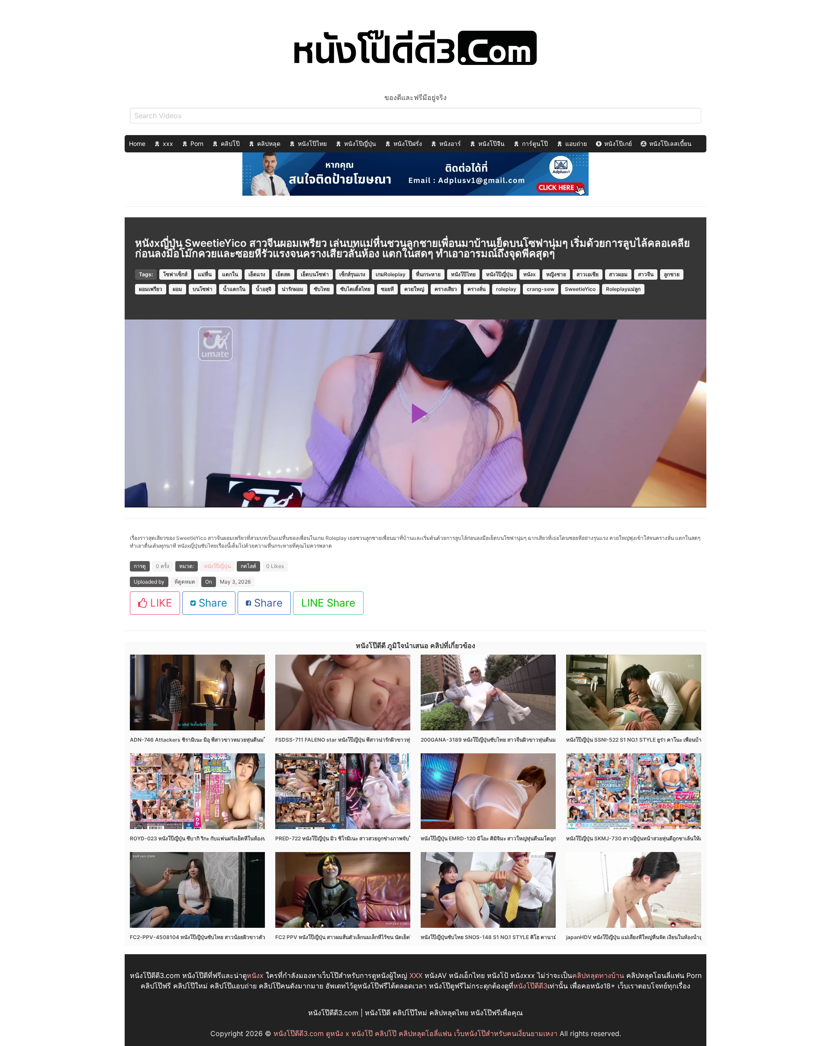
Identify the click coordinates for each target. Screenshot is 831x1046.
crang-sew (540, 289)
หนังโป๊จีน (491, 143)
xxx (168, 143)
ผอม (177, 289)
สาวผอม (618, 274)
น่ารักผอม (292, 289)
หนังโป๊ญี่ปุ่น (360, 143)
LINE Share (328, 603)
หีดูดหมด (184, 581)
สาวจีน (646, 274)
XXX (415, 975)
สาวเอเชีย (588, 274)
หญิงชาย (556, 274)
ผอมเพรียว (150, 289)
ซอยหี (387, 289)
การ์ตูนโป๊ (535, 143)
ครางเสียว (446, 289)
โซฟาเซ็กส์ (175, 274)
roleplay (506, 289)
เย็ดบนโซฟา (315, 274)
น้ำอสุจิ (263, 289)
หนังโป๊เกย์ (618, 143)
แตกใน (230, 274)
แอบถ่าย (576, 143)
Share (211, 603)
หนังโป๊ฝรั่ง (407, 143)
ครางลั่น (476, 289)
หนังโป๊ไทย (312, 143)
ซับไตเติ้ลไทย (355, 289)
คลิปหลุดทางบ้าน (598, 975)
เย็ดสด (283, 274)
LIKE (159, 603)
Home (137, 143)
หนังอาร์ (450, 143)
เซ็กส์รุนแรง (352, 274)
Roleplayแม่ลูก (623, 289)
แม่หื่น (205, 274)
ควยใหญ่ (414, 289)
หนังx (529, 274)
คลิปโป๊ (230, 143)
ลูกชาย (672, 274)
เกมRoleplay (391, 274)
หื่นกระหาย (428, 274)
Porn (196, 143)
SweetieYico (580, 289)
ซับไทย (322, 289)
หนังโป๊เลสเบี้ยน (670, 143)
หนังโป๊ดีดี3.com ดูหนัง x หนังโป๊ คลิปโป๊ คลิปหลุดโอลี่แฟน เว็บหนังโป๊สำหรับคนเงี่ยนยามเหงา (415, 1033)
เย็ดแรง (256, 274)
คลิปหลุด (268, 143)
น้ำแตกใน (234, 289)
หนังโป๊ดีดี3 (530, 985)
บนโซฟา (203, 289)
